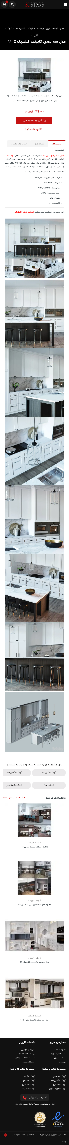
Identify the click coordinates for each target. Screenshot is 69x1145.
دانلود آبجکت (60, 1049)
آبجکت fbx (49, 785)
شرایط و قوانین (27, 1049)
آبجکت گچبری (28, 1062)
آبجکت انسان (28, 1080)
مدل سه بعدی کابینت (53, 155)
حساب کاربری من (58, 1058)
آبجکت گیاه (29, 1076)
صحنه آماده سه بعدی (24, 1058)
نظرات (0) (39, 143)
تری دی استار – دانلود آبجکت (35, 1134)
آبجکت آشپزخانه (24, 28)
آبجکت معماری (59, 1084)
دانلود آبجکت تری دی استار (50, 28)
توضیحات (56, 143)
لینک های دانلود (19, 143)
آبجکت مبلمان (59, 1076)
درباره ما (62, 1062)
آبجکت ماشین (28, 1084)
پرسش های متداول (26, 1053)
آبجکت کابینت (49, 772)
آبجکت (10, 155)
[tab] (57, 143)
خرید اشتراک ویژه (58, 1053)
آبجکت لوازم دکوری (57, 1088)
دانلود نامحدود (33, 129)
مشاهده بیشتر (17, 798)
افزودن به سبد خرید (32, 120)
